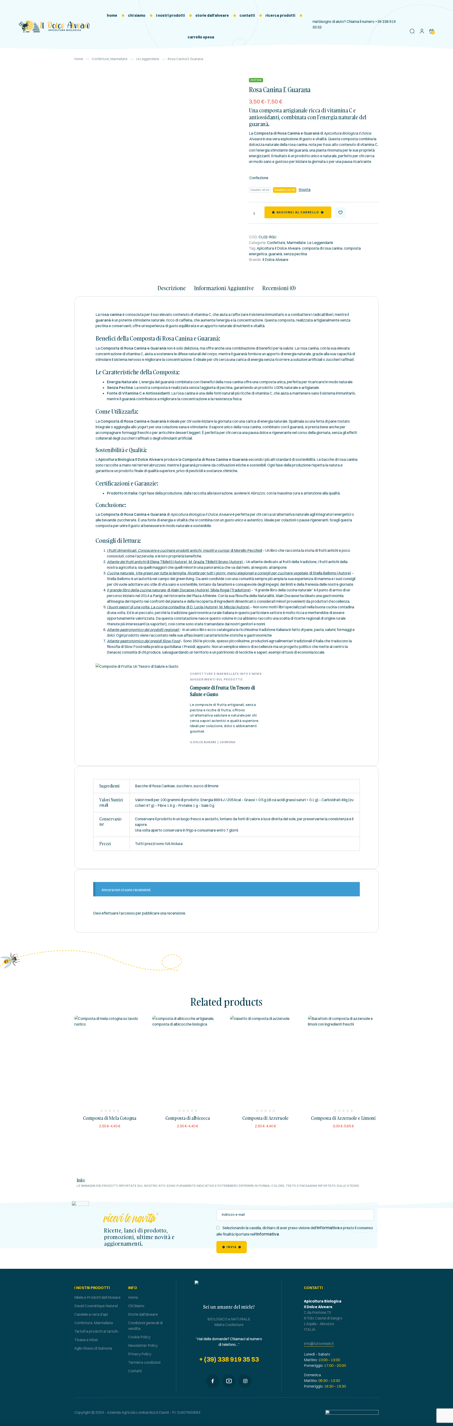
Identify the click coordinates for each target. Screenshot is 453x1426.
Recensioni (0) (279, 288)
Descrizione (172, 288)
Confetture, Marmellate (109, 59)
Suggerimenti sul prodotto (216, 679)
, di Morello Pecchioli (184, 550)
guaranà (275, 253)
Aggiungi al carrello (298, 212)
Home (78, 59)
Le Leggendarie (147, 59)
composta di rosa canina (322, 248)
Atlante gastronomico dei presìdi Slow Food (143, 641)
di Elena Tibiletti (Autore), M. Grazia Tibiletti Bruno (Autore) (175, 561)
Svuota (304, 190)
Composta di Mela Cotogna (109, 1118)
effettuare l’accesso (118, 913)
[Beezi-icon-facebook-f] (213, 1381)
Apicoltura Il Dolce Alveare (279, 248)
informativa (328, 1227)
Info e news (251, 674)
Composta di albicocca (187, 1118)
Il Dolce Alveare (275, 259)
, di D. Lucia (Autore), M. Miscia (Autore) (178, 607)
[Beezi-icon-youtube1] (229, 1381)
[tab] (174, 290)
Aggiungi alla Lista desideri (340, 212)
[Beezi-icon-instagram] (245, 1381)
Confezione (258, 177)
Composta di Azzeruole (265, 1118)
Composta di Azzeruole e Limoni (343, 1118)
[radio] (260, 190)
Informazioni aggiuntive (224, 288)
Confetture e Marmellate (214, 674)
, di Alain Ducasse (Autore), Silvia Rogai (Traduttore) (179, 590)
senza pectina (295, 253)
